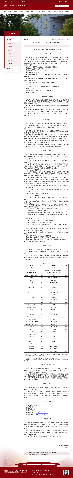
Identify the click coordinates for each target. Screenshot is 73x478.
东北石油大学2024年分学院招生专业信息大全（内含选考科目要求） (43, 452)
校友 (18, 1)
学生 (12, 1)
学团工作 (55, 11)
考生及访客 (23, 1)
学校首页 (67, 11)
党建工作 (50, 11)
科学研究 (44, 11)
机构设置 (15, 11)
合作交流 (38, 11)
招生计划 (10, 50)
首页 (5, 11)
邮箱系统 (60, 1)
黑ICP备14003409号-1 (50, 474)
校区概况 (10, 11)
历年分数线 (10, 56)
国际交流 (9, 68)
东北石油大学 (7, 1)
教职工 (15, 1)
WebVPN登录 (65, 1)
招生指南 (9, 40)
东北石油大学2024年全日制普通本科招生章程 (38, 454)
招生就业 (27, 11)
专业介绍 (10, 53)
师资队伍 (33, 11)
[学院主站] (14, 4)
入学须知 (10, 63)
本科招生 (9, 43)
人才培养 (21, 11)
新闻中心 (61, 11)
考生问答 (10, 60)
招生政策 (10, 46)
